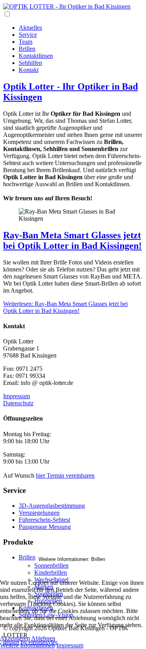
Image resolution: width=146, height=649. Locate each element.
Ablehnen (43, 638)
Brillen (27, 48)
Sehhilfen (30, 62)
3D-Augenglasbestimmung (52, 505)
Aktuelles (30, 27)
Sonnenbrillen (51, 565)
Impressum (16, 396)
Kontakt (29, 70)
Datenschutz (18, 403)
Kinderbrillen (50, 572)
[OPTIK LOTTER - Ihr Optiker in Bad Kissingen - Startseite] (66, 6)
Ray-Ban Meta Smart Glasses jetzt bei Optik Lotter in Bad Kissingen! (72, 240)
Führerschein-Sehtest (44, 519)
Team (25, 41)
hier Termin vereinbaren (65, 475)
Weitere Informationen (27, 645)
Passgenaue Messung (45, 526)
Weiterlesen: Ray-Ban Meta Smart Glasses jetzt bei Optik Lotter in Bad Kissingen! (65, 307)
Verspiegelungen (39, 512)
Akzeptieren (15, 638)
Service (28, 34)
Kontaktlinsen (36, 55)
